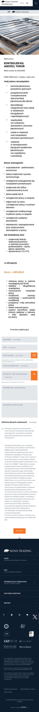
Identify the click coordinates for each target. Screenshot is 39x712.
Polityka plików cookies (27, 689)
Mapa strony (8, 692)
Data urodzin (13, 355)
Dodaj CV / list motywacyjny (15, 375)
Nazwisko (11, 339)
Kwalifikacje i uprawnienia (14, 388)
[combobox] (22, 3)
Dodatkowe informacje (13, 405)
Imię (9, 347)
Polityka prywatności (10, 689)
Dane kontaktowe (15, 366)
